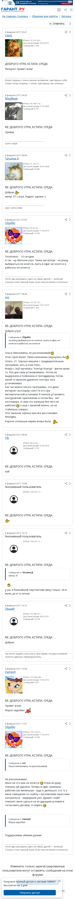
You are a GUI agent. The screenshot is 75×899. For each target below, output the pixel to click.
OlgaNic (10, 223)
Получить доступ (30, 892)
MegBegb (11, 98)
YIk (7, 438)
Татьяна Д (12, 159)
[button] (70, 10)
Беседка (66, 16)
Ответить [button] (58, 23)
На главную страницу (15, 16)
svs (7, 297)
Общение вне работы (45, 16)
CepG (8, 35)
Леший (9, 609)
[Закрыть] (59, 881)
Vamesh (10, 672)
